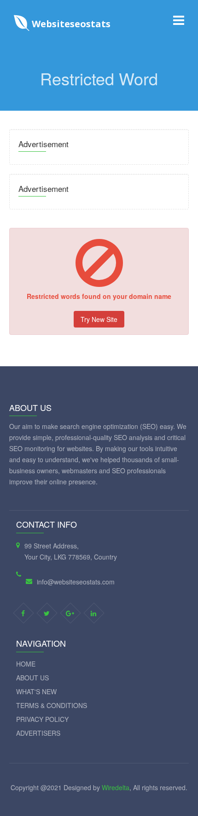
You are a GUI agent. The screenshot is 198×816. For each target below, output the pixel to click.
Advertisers (38, 733)
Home (25, 663)
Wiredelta (115, 787)
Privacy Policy (42, 719)
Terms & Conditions (51, 705)
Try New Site (99, 319)
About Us (32, 677)
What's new (36, 691)
